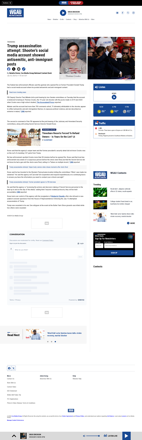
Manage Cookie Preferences (15, 420)
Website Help (77, 379)
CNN (23, 111)
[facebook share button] (8, 69)
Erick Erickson (74, 12)
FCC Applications (12, 399)
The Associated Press (45, 102)
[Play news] (114, 97)
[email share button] (18, 69)
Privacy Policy (80, 416)
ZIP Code (97, 242)
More (92, 19)
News (49, 19)
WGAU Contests (118, 172)
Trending (11, 42)
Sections (6, 3)
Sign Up (114, 253)
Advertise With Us (84, 19)
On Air (62, 19)
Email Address (108, 242)
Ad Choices (110, 416)
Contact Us (10, 379)
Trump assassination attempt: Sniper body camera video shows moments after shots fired (38, 167)
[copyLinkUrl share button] (23, 69)
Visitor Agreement (67, 416)
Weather (55, 19)
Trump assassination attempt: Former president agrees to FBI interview (32, 182)
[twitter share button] (13, 69)
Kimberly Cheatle (58, 196)
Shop (75, 19)
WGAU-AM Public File (14, 395)
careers (124, 416)
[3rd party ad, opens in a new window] (23, 137)
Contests (68, 19)
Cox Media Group (17, 416)
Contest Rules (11, 387)
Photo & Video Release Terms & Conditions (21, 403)
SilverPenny (48, 140)
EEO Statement (12, 391)
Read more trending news (17, 92)
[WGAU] (71, 3)
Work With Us (11, 383)
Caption (129, 77)
